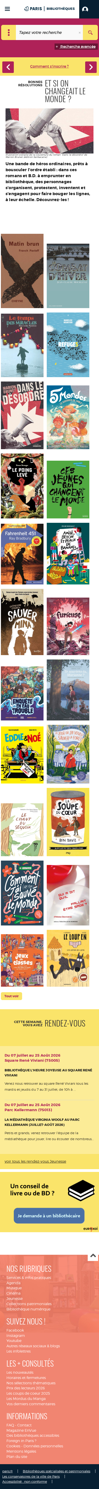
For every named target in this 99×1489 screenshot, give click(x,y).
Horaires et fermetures (26, 1378)
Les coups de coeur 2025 (28, 1393)
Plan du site (16, 1456)
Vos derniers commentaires (30, 1404)
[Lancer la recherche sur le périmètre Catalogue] (90, 32)
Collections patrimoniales (29, 1304)
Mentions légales (21, 1451)
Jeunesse (14, 1298)
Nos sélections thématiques (30, 1383)
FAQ (10, 1425)
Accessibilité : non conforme (24, 1481)
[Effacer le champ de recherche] (80, 32)
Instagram (15, 1335)
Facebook (15, 1330)
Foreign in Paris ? (21, 1441)
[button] (89, 9)
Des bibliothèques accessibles (32, 1435)
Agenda (13, 1283)
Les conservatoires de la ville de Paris (31, 1476)
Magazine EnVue (21, 1430)
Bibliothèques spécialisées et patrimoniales (56, 1471)
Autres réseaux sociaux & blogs (33, 1346)
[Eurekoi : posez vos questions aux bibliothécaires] (49, 1201)
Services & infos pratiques (28, 1277)
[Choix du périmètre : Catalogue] (8, 32)
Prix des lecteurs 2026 (25, 1388)
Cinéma (13, 1293)
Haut (93, 1256)
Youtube (13, 1341)
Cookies (13, 1446)
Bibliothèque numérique (28, 1309)
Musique (14, 1288)
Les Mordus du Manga (26, 1398)
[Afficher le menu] (7, 9)
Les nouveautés (19, 1372)
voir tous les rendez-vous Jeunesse (35, 1161)
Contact (24, 1425)
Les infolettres (18, 1351)
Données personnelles (43, 1446)
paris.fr (7, 1471)
